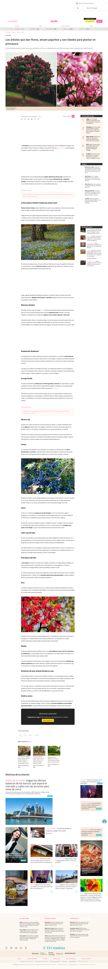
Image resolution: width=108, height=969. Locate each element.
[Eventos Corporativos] (43, 953)
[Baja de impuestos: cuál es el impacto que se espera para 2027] (91, 791)
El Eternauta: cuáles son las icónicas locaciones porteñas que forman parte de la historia (93, 138)
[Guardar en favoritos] (73, 116)
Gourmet (17, 26)
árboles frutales (61, 148)
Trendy (91, 26)
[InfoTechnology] (70, 954)
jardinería (37, 735)
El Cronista (8, 32)
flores (25, 735)
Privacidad (64, 961)
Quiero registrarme (47, 720)
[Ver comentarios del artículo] (38, 119)
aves (42, 310)
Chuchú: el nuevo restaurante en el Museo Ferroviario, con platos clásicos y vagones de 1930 (93, 156)
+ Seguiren (66, 116)
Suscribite (45, 958)
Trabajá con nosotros (86, 958)
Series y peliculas (66, 26)
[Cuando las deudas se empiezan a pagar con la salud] (37, 834)
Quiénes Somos (56, 958)
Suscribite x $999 (90, 21)
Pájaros (30, 735)
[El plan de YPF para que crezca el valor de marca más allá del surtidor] (17, 845)
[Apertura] (35, 954)
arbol (23, 32)
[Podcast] (59, 954)
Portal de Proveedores (71, 958)
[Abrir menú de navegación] (6, 21)
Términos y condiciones (55, 961)
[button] (104, 822)
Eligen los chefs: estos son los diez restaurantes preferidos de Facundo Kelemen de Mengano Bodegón (93, 147)
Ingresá (99, 21)
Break (40, 26)
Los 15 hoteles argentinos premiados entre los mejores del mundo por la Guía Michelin (93, 121)
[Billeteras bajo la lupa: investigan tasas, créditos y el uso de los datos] (66, 850)
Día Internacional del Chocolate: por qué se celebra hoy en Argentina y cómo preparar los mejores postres (93, 129)
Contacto (19, 958)
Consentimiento (72, 961)
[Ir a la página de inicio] (13, 21)
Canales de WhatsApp (32, 958)
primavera (56, 388)
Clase (13, 32)
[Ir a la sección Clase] (54, 21)
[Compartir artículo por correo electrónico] (35, 119)
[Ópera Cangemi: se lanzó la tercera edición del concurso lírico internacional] (83, 262)
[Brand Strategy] (51, 954)
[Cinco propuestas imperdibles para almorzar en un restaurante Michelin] (83, 244)
